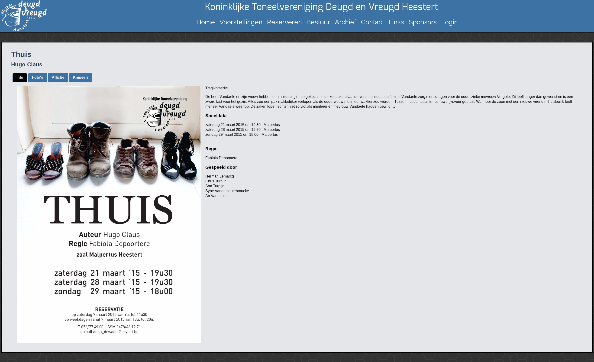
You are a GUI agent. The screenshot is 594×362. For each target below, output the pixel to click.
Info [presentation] (19, 77)
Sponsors (423, 22)
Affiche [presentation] (58, 77)
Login (449, 22)
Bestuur (318, 22)
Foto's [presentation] (37, 77)
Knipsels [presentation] (80, 77)
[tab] (20, 77)
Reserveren (284, 22)
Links (396, 22)
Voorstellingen (241, 22)
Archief (345, 22)
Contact (372, 22)
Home (206, 22)
